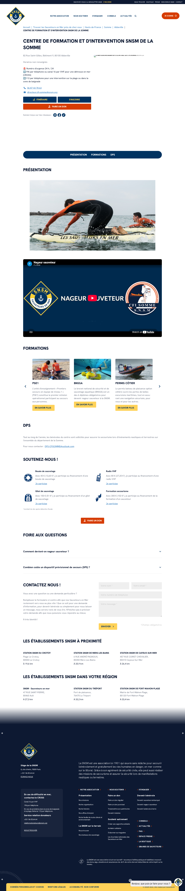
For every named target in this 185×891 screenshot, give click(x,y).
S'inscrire (107, 2)
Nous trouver (139, 2)
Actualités (126, 16)
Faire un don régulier (116, 800)
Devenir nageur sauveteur (147, 805)
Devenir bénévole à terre (146, 809)
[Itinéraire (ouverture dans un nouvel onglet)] (128, 55)
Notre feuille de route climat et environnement (90, 818)
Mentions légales (57, 887)
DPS (113, 154)
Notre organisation (86, 805)
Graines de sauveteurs (150, 847)
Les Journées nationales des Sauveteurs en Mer (118, 838)
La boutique (145, 841)
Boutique (150, 2)
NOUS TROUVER (30, 830)
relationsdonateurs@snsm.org (35, 823)
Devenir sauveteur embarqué (148, 800)
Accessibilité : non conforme (84, 887)
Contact (179, 2)
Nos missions (84, 800)
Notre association (59, 16)
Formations (98, 154)
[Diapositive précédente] (25, 386)
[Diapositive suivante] (159, 386)
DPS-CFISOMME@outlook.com (59, 446)
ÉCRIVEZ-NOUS (27, 777)
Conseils (111, 16)
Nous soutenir (81, 16)
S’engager (97, 16)
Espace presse (145, 836)
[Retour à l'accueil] (15, 16)
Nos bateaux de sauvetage (89, 835)
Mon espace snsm (167, 2)
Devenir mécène (114, 813)
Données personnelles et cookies (27, 887)
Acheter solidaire (114, 828)
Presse (157, 2)
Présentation (78, 154)
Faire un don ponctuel (116, 805)
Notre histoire (84, 809)
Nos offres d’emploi (86, 813)
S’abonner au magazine (117, 833)
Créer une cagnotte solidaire (119, 824)
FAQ (141, 831)
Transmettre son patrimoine (118, 809)
